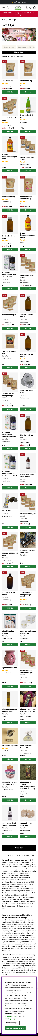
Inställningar (12, 1023)
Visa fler (19, 848)
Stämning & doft (9, 47)
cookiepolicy (10, 1019)
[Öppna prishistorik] (11, 89)
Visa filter (20, 52)
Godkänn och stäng (15, 1028)
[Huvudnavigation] (3, 8)
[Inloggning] (27, 8)
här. (23, 1006)
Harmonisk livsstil (24, 47)
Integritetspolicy (11, 1016)
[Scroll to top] (19, 1034)
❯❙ (33, 855)
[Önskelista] (31, 8)
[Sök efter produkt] (7, 8)
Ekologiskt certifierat (18, 2)
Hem (3, 20)
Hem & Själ (12, 20)
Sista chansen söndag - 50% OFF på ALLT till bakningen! (19, 14)
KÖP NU (10, 131)
